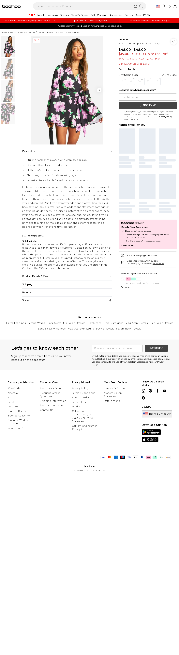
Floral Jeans (94, 323)
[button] (158, 6)
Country (146, 407)
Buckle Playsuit (105, 328)
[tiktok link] (143, 398)
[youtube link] (164, 391)
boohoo (123, 39)
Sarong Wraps (36, 323)
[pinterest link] (150, 391)
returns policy (158, 264)
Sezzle (11, 402)
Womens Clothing (27, 32)
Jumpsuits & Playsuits (46, 32)
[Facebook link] (157, 391)
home (4, 32)
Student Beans (16, 411)
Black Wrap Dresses (161, 323)
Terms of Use (79, 402)
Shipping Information (53, 401)
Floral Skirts (54, 323)
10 (139, 81)
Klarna (12, 397)
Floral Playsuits (74, 32)
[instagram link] (143, 391)
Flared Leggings (16, 323)
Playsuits (61, 32)
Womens (13, 32)
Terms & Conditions (83, 393)
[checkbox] (120, 115)
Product (77, 406)
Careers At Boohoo (115, 388)
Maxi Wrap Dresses (136, 323)
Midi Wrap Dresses (74, 323)
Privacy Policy (165, 117)
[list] (67, 90)
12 (148, 81)
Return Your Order (51, 388)
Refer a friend (112, 401)
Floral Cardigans (113, 323)
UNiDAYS (13, 406)
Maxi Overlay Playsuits (81, 328)
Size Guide (14, 388)
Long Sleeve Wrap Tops (52, 328)
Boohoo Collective (19, 415)
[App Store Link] (151, 435)
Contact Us (46, 410)
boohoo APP (15, 428)
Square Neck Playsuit (128, 328)
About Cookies (80, 397)
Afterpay (13, 393)
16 (157, 81)
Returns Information (52, 405)
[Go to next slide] (99, 90)
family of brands (119, 359)
